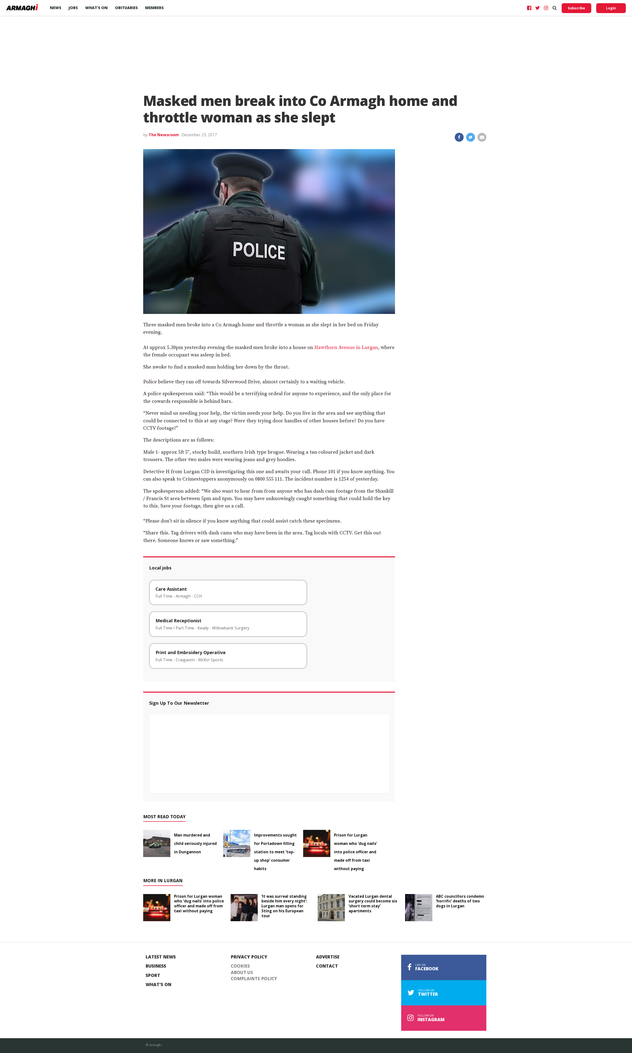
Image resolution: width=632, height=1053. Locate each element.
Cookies (240, 966)
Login (611, 8)
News (55, 7)
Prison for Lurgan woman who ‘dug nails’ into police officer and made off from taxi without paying (355, 852)
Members (154, 7)
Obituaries (126, 7)
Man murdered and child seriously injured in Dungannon (195, 843)
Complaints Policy (254, 978)
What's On (158, 984)
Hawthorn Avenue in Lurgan (346, 348)
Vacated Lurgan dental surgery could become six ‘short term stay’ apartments (373, 903)
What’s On (96, 7)
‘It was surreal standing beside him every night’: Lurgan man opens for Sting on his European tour (284, 906)
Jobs (73, 7)
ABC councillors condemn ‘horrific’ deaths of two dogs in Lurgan (460, 901)
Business (156, 966)
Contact (327, 966)
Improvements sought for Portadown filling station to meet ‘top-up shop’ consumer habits (275, 852)
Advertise (327, 957)
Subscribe (576, 8)
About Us (242, 972)
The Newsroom (164, 134)
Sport (153, 975)
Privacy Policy (249, 957)
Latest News (161, 957)
